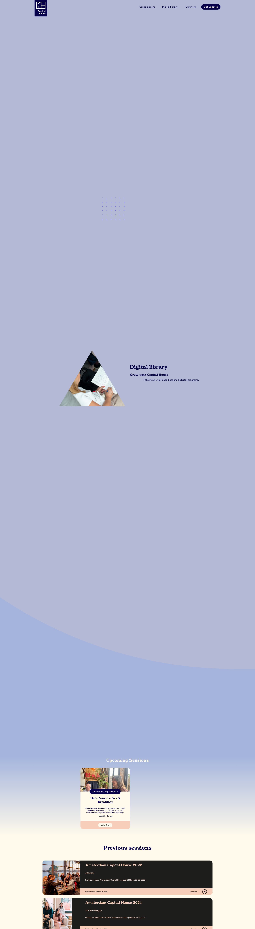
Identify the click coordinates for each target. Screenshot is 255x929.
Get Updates (211, 7)
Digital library (170, 7)
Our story (191, 7)
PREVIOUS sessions (143, 747)
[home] (42, 8)
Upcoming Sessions (112, 747)
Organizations (147, 7)
